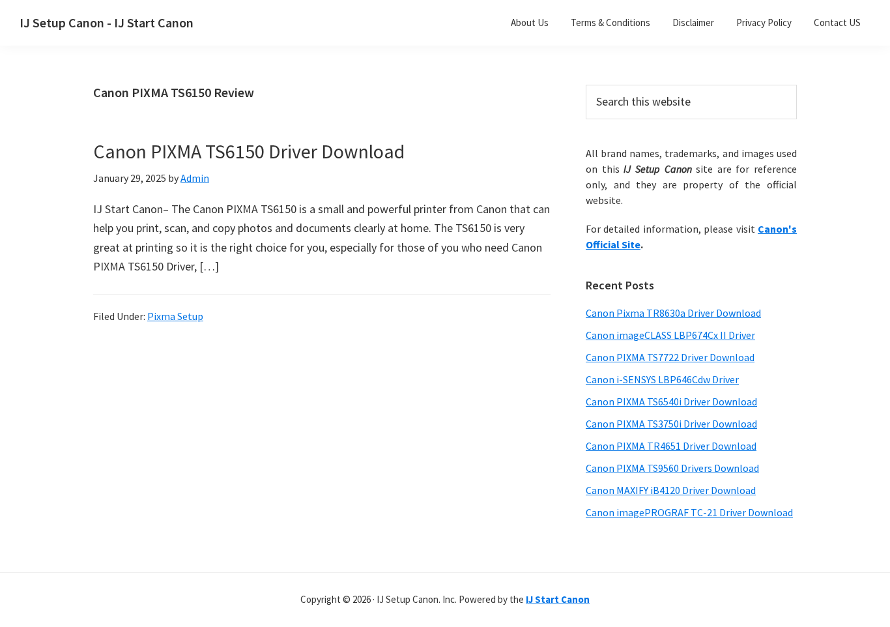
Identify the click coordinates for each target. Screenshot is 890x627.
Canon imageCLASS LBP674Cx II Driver (670, 335)
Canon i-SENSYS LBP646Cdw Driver (662, 379)
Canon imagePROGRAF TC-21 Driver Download (689, 512)
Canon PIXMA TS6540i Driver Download (671, 401)
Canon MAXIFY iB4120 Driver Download (671, 490)
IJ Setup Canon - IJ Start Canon (107, 22)
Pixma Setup (175, 316)
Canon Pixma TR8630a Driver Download (673, 312)
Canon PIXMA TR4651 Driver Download (671, 445)
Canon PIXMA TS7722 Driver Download (670, 357)
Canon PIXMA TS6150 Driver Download (249, 151)
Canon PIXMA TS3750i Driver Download (671, 423)
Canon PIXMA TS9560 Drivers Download (672, 467)
